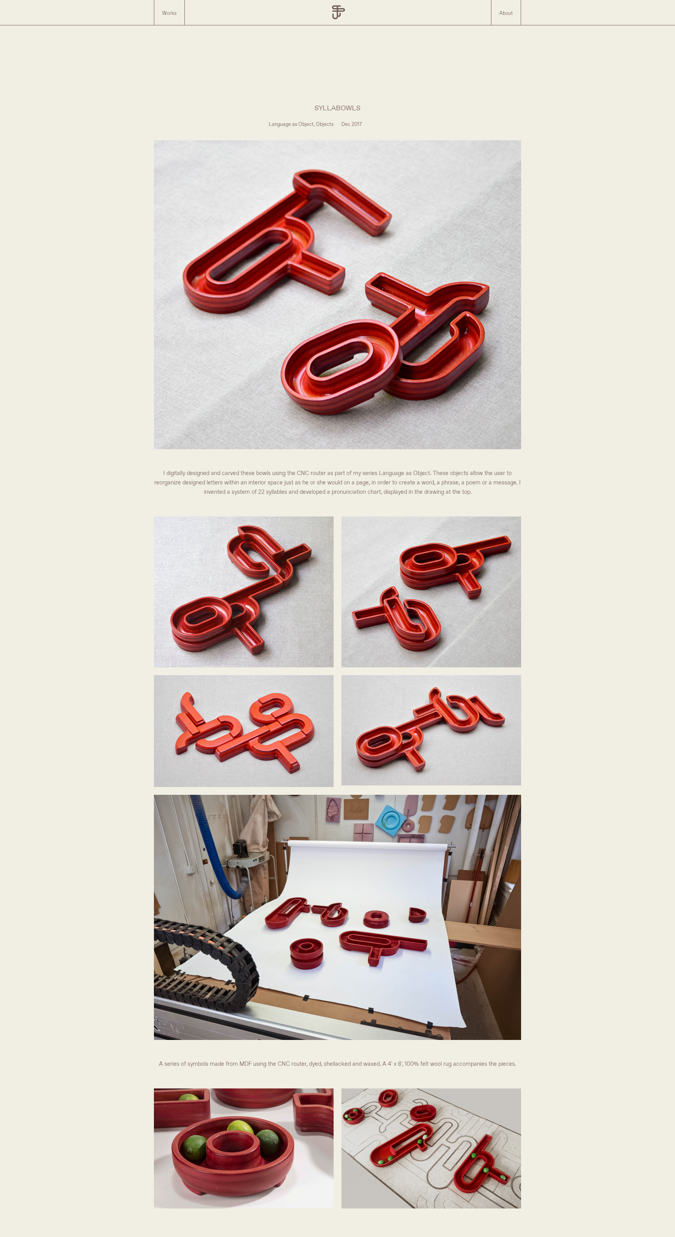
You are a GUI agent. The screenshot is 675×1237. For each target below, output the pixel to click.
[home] (338, 12)
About (506, 13)
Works (169, 13)
